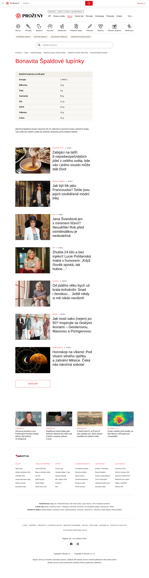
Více (130, 16)
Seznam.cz (141, 3)
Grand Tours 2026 (41, 487)
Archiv (85, 525)
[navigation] (3, 3)
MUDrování (129, 30)
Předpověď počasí (63, 504)
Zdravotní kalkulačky (80, 37)
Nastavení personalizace (75, 530)
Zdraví (69, 16)
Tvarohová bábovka (81, 479)
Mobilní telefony (47, 510)
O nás (25, 525)
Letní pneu (80, 510)
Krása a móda (59, 16)
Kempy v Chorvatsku (101, 468)
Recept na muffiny (81, 472)
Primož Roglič (39, 483)
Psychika (50, 30)
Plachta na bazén (55, 507)
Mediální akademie (72, 525)
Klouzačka (80, 507)
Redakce (42, 525)
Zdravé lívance (80, 476)
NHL (56, 487)
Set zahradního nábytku (92, 507)
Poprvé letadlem (100, 472)
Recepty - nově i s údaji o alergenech (66, 11)
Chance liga (59, 468)
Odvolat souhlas (118, 525)
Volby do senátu (20, 483)
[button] (32, 160)
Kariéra (32, 525)
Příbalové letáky (76, 30)
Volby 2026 (18, 468)
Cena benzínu (86, 504)
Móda (54, 314)
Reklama (94, 525)
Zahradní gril (104, 507)
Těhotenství (62, 30)
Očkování (89, 30)
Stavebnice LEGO (58, 510)
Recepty (89, 16)
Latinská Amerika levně (102, 483)
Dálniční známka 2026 (122, 472)
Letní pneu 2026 (120, 468)
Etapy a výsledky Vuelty (42, 472)
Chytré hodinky (106, 510)
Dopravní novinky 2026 (122, 476)
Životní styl (79, 16)
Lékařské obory (23, 37)
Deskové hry (89, 510)
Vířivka (111, 507)
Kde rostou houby (75, 504)
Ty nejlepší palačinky (81, 468)
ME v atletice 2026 (61, 479)
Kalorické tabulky (59, 37)
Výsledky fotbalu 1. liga (62, 472)
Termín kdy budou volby (22, 479)
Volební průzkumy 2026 (22, 472)
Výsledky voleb (20, 476)
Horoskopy (99, 16)
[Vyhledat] (89, 3)
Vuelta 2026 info (40, 468)
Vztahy (119, 16)
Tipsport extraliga (60, 476)
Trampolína (65, 507)
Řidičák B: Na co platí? (122, 479)
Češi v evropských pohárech (101, 504)
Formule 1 (58, 483)
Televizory (97, 510)
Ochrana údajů (54, 525)
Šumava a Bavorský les (102, 476)
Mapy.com (53, 504)
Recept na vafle (80, 483)
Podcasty (110, 16)
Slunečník (73, 507)
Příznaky (28, 30)
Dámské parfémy (70, 510)
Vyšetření (39, 30)
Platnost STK (119, 487)
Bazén (47, 507)
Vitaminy (100, 30)
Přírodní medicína (114, 30)
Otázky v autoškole (121, 483)
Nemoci (18, 30)
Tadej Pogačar (39, 479)
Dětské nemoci (40, 37)
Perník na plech (80, 487)
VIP (49, 16)
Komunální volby (20, 487)
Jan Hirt (37, 476)
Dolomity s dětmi (100, 487)
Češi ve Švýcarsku (101, 479)
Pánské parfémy (117, 510)
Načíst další (33, 384)
